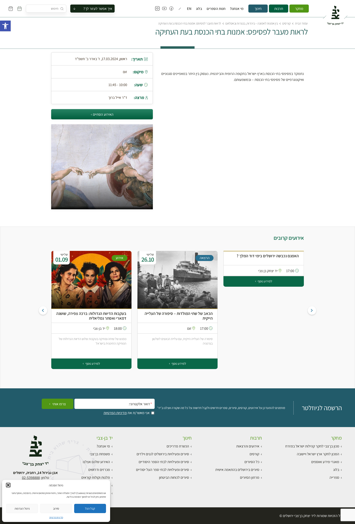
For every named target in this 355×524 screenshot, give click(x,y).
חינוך (258, 8)
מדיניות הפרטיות (115, 413)
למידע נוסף (264, 281)
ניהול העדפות (22, 508)
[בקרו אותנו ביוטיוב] (164, 8)
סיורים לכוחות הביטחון (174, 477)
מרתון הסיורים (249, 477)
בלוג (199, 8)
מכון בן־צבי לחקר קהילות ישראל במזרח (312, 446)
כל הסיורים (251, 461)
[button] (5, 26)
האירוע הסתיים (103, 114)
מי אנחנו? (236, 8)
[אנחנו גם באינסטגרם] (157, 8)
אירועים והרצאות (247, 446)
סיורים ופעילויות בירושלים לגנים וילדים (163, 454)
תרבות (278, 8)
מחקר (299, 8)
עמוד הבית (301, 23)
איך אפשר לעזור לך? (97, 8)
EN (189, 8)
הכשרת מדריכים (178, 446)
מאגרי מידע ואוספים (325, 461)
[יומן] (19, 8)
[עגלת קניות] (10, 8)
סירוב (56, 508)
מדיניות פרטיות (56, 517)
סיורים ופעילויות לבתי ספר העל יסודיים (162, 469)
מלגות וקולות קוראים (95, 477)
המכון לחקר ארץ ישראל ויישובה (318, 454)
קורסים (286, 23)
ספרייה (334, 477)
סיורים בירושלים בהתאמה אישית (237, 469)
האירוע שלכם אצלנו (96, 461)
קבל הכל (90, 508)
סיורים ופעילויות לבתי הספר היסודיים (164, 461)
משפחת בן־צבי (100, 454)
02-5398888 (31, 477)
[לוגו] (335, 13)
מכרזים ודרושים (99, 469)
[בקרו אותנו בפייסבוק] (171, 8)
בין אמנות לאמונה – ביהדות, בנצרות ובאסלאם (251, 23)
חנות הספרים (216, 8)
